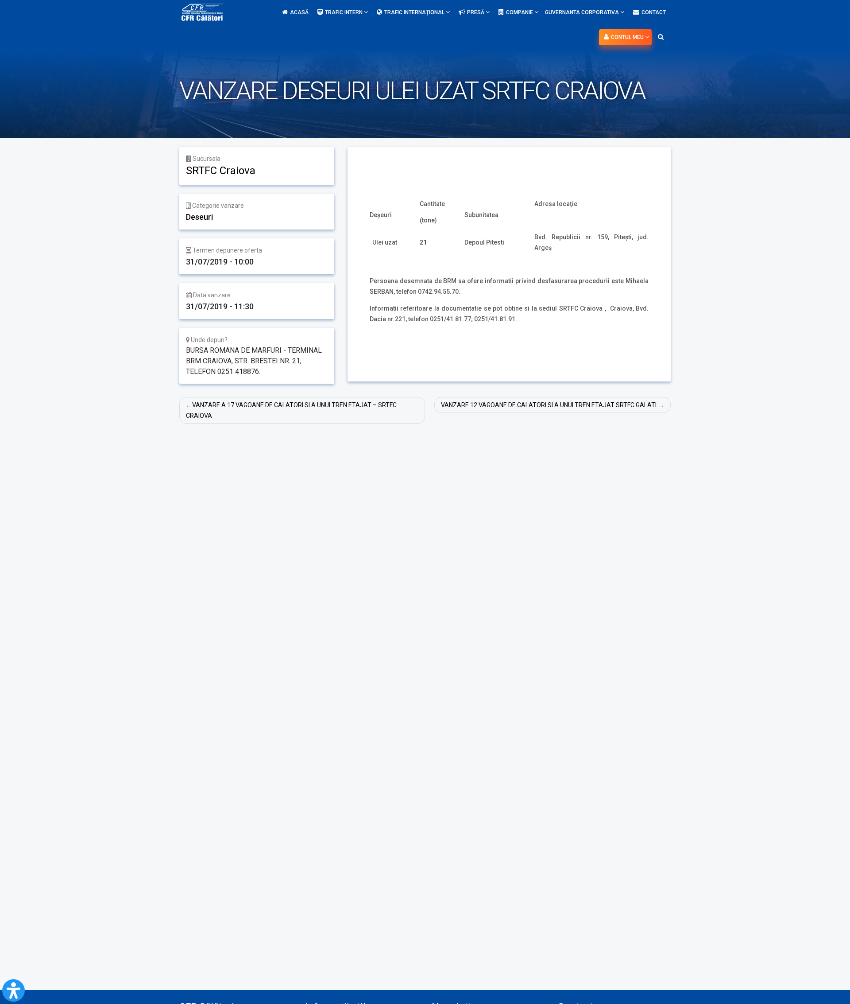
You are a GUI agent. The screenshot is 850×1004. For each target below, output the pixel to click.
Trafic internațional (415, 12)
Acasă (299, 12)
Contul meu (628, 37)
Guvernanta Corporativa (582, 12)
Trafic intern (344, 12)
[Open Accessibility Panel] (13, 990)
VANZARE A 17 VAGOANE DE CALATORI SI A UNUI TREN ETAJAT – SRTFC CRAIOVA (291, 410)
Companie (520, 12)
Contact (653, 12)
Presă (476, 12)
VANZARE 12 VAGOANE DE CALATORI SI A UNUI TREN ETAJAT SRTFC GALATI (549, 405)
